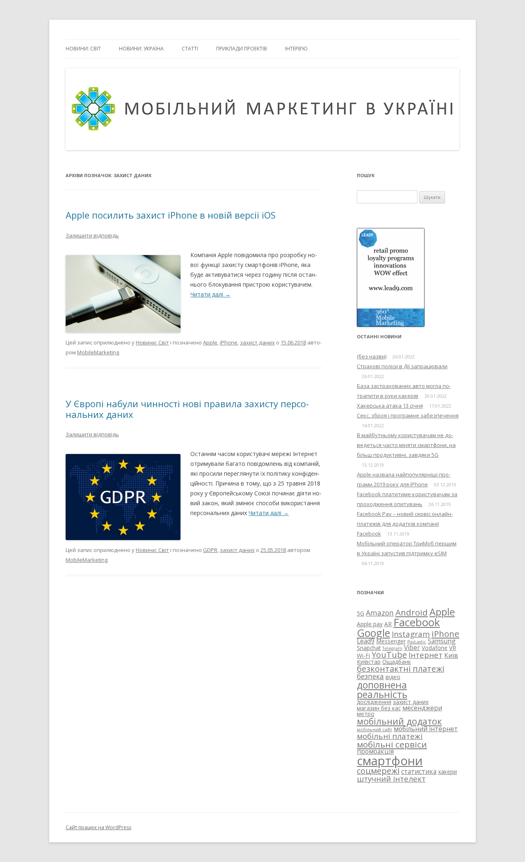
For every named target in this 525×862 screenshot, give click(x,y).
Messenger (391, 641)
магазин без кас (379, 708)
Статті (190, 48)
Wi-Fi (363, 655)
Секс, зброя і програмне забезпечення (408, 415)
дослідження (374, 702)
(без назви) (371, 356)
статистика (418, 771)
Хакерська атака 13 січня (390, 405)
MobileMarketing (98, 352)
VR (452, 648)
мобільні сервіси (392, 744)
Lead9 (365, 640)
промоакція (375, 751)
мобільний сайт (374, 729)
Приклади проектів (241, 48)
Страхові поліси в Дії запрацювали (402, 366)
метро (365, 714)
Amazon (380, 613)
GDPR (210, 550)
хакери (447, 771)
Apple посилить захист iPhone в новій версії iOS (171, 215)
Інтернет (426, 655)
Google (373, 633)
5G (360, 613)
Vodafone (434, 648)
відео (393, 677)
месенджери (422, 707)
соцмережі (378, 770)
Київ (451, 655)
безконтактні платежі (400, 668)
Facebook (416, 622)
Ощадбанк (396, 662)
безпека (370, 676)
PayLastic (416, 642)
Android (411, 612)
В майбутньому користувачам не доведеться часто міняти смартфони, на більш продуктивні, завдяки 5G (406, 444)
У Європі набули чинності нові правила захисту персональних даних (187, 408)
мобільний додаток (399, 721)
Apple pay (370, 624)
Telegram (392, 648)
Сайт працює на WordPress (98, 827)
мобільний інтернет (426, 728)
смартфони (390, 761)
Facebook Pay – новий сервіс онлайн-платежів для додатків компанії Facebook (405, 523)
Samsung (442, 640)
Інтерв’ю (296, 48)
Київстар (369, 662)
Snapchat (369, 648)
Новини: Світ (83, 48)
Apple (210, 342)
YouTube (389, 654)
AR (388, 624)
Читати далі (210, 294)
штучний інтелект (391, 778)
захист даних (257, 342)
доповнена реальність (382, 689)
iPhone (228, 342)
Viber (412, 647)
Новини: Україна (141, 48)
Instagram (411, 634)
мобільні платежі (389, 736)
